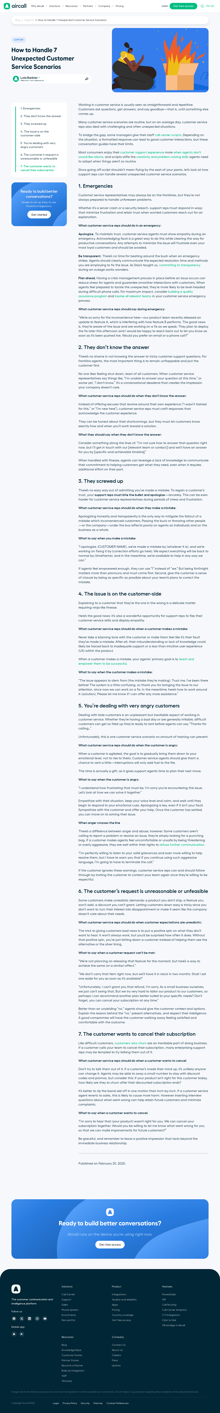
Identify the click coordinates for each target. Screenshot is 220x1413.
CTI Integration (171, 1315)
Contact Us (119, 1345)
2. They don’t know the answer (40, 116)
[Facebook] (14, 1318)
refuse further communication (182, 844)
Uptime (116, 1365)
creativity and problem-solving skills (162, 157)
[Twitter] (21, 1318)
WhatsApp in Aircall (173, 1325)
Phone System (70, 1310)
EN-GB (210, 6)
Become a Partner (72, 1365)
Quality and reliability (124, 1299)
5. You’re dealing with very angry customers (37, 145)
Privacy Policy (70, 1403)
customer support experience (142, 152)
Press (115, 1360)
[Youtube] (45, 1318)
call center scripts (168, 135)
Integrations (119, 1294)
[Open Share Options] (87, 79)
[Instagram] (37, 1318)
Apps (115, 1304)
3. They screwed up (33, 123)
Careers (116, 1355)
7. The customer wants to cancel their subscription (37, 168)
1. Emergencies (30, 108)
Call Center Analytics (174, 1310)
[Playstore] (21, 1334)
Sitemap (98, 1403)
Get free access (183, 6)
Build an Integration (73, 1370)
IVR (164, 1299)
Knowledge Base (71, 1350)
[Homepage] (15, 6)
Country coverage (122, 1315)
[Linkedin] (29, 1318)
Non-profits (68, 1320)
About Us (117, 1350)
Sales (65, 1304)
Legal (56, 1403)
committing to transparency (179, 265)
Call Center (68, 1294)
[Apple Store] (14, 1334)
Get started (39, 214)
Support (29, 20)
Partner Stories (70, 1360)
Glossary (67, 1381)
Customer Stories (72, 1355)
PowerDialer (169, 1294)
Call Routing (169, 1304)
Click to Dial (169, 1320)
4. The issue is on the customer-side (34, 133)
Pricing (120, 6)
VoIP (64, 1376)
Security (85, 1403)
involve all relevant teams (133, 296)
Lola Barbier (29, 77)
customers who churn (131, 1043)
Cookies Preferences (117, 1403)
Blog (17, 20)
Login (165, 6)
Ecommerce (69, 1315)
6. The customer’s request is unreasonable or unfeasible (39, 156)
